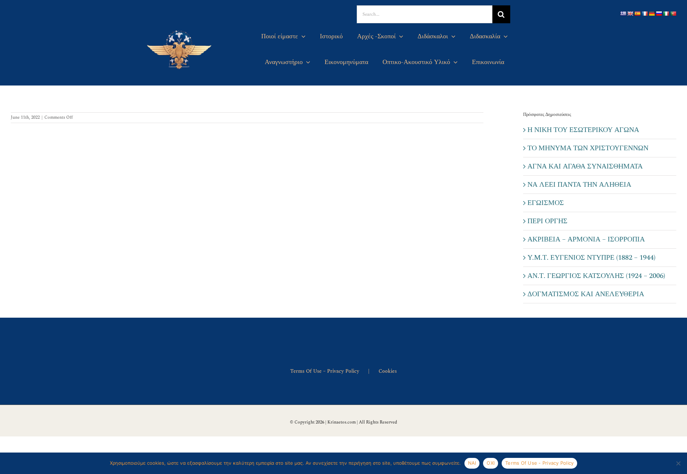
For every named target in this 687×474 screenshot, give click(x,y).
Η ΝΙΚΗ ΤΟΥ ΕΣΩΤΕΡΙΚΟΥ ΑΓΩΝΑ (583, 129)
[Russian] (659, 13)
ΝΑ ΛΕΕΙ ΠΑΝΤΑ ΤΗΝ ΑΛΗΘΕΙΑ (579, 184)
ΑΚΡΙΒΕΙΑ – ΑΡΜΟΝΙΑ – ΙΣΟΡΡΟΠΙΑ (586, 239)
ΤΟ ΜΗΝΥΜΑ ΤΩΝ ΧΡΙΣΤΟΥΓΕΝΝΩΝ (587, 148)
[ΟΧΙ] (678, 463)
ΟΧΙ (490, 463)
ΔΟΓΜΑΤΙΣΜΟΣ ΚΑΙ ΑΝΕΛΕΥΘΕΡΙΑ (585, 294)
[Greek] (623, 13)
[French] (644, 13)
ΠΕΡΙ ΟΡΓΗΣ (547, 221)
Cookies (388, 371)
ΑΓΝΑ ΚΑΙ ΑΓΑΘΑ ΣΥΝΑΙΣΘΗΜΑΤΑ (585, 166)
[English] (630, 13)
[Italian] (666, 13)
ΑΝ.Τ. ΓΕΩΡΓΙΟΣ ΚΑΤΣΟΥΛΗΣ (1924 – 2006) (596, 275)
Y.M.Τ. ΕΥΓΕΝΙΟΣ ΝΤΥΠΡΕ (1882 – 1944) (591, 257)
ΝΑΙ (472, 463)
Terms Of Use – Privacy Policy (324, 371)
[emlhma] (180, 28)
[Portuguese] (673, 13)
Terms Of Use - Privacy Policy (539, 463)
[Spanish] (637, 13)
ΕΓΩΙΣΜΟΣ (545, 202)
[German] (651, 13)
